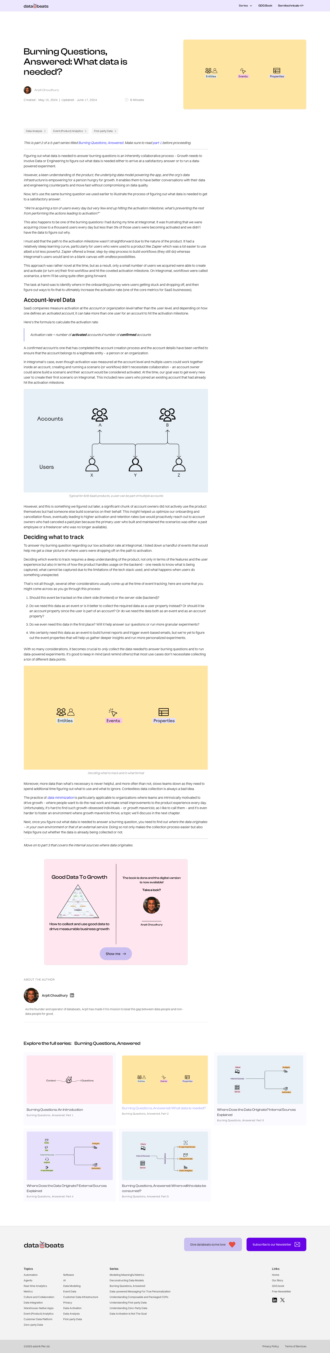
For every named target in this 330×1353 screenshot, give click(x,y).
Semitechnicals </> (290, 5)
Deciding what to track (261, 160)
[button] (246, 6)
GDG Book (265, 5)
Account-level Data (259, 152)
